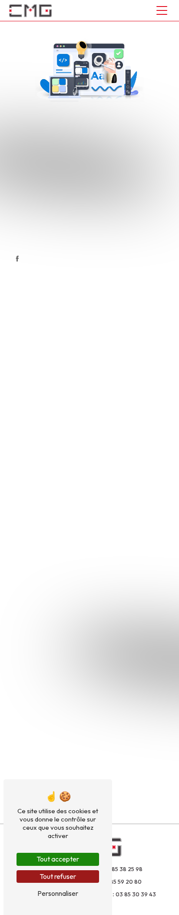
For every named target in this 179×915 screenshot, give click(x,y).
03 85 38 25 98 (123, 868)
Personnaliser (57, 893)
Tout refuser (58, 876)
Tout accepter (57, 859)
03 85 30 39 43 (136, 894)
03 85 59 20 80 (121, 881)
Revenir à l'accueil (96, 238)
